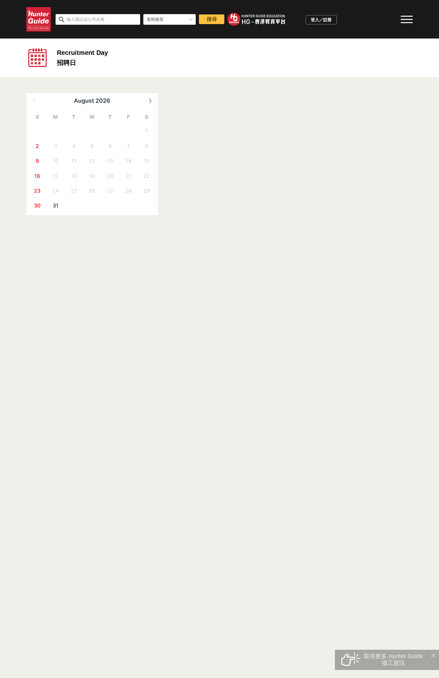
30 (37, 205)
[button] (150, 100)
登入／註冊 (321, 19)
